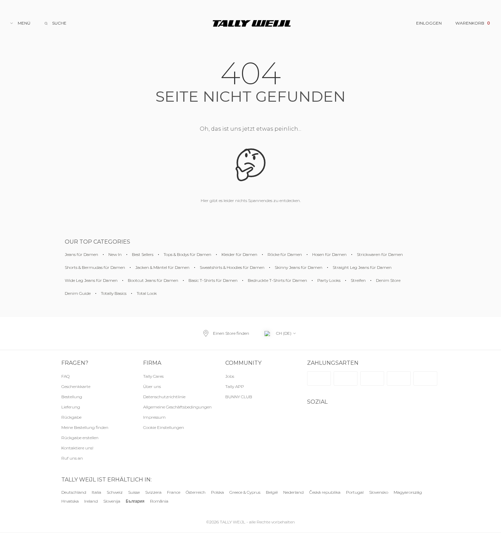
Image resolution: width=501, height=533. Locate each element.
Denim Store (388, 280)
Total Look (147, 293)
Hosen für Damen (329, 254)
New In (115, 254)
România (159, 501)
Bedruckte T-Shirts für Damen (277, 280)
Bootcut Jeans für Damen (153, 280)
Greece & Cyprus (244, 492)
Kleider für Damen (239, 254)
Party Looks (328, 280)
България (135, 501)
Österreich (196, 492)
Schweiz (115, 492)
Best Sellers (142, 254)
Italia (96, 492)
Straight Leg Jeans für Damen (362, 267)
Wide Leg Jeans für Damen (91, 280)
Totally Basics (113, 293)
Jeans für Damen (81, 254)
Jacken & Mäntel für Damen (162, 267)
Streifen (358, 280)
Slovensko (378, 492)
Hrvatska (70, 501)
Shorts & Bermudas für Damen (95, 267)
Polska (217, 492)
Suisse (134, 492)
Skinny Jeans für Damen (298, 267)
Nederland (293, 492)
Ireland (91, 501)
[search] (55, 23)
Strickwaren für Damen (380, 254)
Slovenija (111, 501)
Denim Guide (78, 293)
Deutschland (73, 492)
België (272, 492)
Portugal (355, 492)
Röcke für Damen (285, 254)
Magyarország (408, 492)
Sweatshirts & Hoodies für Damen (232, 267)
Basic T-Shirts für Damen (213, 280)
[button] (177, 427)
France (173, 492)
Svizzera (153, 492)
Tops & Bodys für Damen (187, 254)
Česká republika (324, 492)
